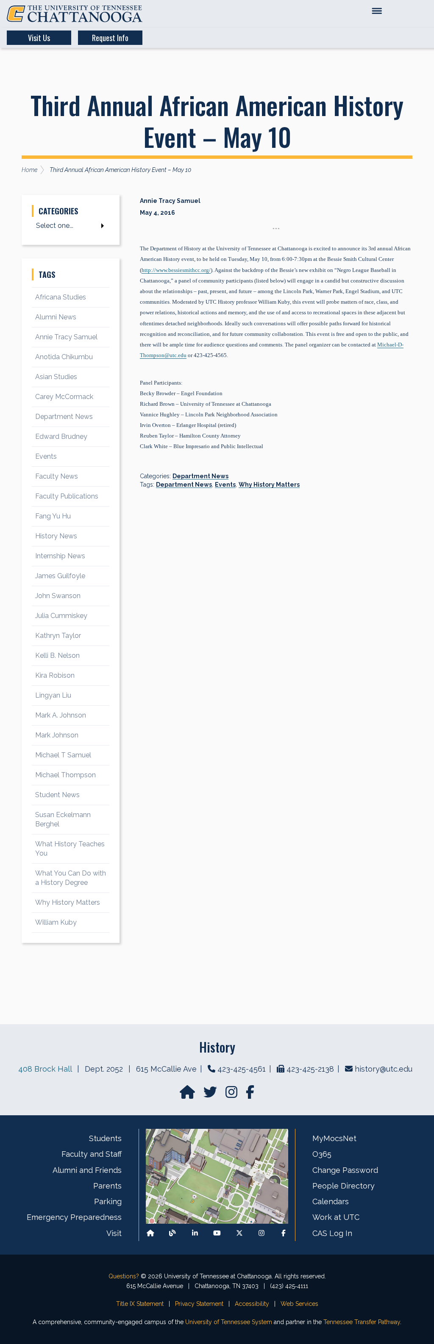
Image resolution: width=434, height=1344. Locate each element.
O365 (321, 1154)
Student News (57, 795)
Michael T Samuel (63, 755)
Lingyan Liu (53, 695)
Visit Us (39, 37)
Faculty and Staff (91, 1154)
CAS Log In (332, 1233)
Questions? (123, 1276)
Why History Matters (269, 484)
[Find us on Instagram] (232, 1095)
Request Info (110, 37)
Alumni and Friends (87, 1170)
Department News (200, 476)
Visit (114, 1233)
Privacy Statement (199, 1303)
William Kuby (56, 922)
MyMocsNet (334, 1138)
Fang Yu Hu (53, 516)
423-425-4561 (241, 1068)
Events (225, 484)
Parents (107, 1185)
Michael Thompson (65, 775)
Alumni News (55, 317)
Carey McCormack (64, 397)
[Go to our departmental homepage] (188, 1095)
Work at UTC (335, 1217)
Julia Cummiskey (61, 616)
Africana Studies (60, 297)
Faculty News (56, 476)
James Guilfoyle (60, 576)
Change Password (345, 1170)
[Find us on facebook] (250, 1095)
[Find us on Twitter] (211, 1095)
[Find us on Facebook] (283, 1233)
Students (105, 1138)
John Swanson (58, 596)
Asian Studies (56, 377)
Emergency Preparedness (74, 1217)
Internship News (60, 556)
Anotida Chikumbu (64, 357)
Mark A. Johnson (60, 715)
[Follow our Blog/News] (172, 1233)
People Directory (343, 1185)
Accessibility (252, 1303)
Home (29, 169)
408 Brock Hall (45, 1068)
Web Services (299, 1303)
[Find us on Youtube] (217, 1233)
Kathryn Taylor (58, 636)
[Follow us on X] (239, 1233)
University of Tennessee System (228, 1322)
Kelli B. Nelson (57, 655)
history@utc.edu (383, 1068)
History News (56, 536)
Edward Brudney (61, 436)
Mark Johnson (56, 735)
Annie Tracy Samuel (66, 337)
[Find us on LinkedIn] (195, 1233)
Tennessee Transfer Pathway (361, 1322)
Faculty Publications (66, 496)
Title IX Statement (140, 1303)
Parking (108, 1201)
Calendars (330, 1201)
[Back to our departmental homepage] (150, 1233)
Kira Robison (55, 675)
